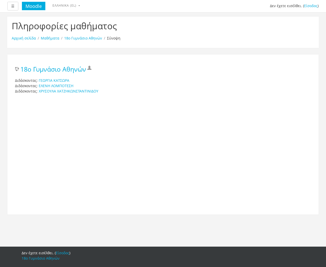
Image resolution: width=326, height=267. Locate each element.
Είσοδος (311, 5)
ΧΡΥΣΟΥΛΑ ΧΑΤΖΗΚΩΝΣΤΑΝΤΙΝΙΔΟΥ (68, 91)
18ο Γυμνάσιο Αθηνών (83, 38)
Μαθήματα (50, 38)
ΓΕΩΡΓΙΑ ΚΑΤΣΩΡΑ (54, 80)
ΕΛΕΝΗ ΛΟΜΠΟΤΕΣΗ (56, 85)
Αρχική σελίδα (24, 38)
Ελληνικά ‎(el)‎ (64, 5)
